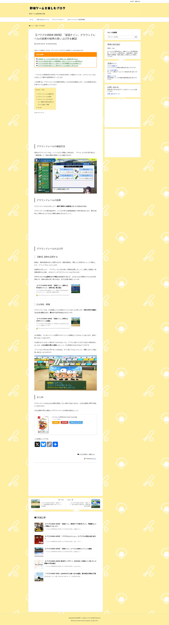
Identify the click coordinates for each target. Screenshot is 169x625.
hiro (94, 458)
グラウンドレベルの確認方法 (45, 94)
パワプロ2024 (41, 25)
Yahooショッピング (76, 422)
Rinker (59, 419)
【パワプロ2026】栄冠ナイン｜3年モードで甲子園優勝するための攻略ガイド (59, 63)
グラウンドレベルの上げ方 (44, 99)
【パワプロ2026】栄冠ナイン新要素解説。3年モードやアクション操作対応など (60, 61)
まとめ (39, 107)
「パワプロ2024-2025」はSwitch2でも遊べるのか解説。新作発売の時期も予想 (70, 573)
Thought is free (94, 620)
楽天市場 (64, 422)
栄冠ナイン (92, 454)
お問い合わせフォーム (113, 93)
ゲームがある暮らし (112, 70)
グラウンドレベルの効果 (43, 96)
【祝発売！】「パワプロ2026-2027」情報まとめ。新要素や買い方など (58, 59)
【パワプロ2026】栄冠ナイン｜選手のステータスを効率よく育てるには (58, 65)
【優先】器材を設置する (46, 102)
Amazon (56, 422)
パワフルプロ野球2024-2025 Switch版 (64, 417)
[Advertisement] (65, 126)
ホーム (32, 25)
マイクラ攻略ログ (112, 66)
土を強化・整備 (43, 104)
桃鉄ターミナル (111, 76)
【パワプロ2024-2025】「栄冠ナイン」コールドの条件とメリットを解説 (68, 549)
